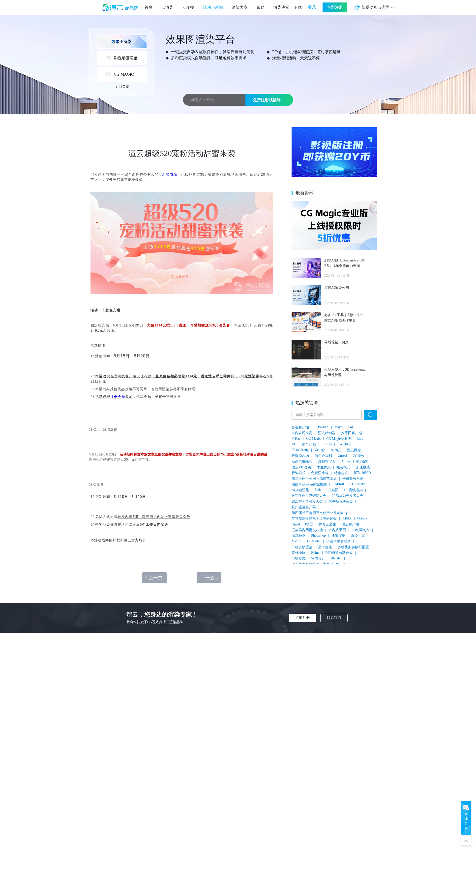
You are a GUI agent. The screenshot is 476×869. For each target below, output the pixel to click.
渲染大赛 (240, 7)
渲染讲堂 (281, 7)
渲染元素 (358, 536)
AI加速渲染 (300, 490)
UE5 (360, 438)
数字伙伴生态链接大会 (309, 496)
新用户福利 (323, 456)
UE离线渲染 (353, 490)
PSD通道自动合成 (339, 553)
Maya (338, 427)
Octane (362, 518)
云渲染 (167, 7)
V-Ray (296, 438)
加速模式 (363, 467)
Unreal (342, 455)
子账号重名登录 (338, 541)
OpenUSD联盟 (302, 524)
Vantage (319, 450)
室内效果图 (337, 530)
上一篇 (156, 577)
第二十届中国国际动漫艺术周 (314, 479)
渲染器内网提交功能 (307, 530)
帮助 (261, 7)
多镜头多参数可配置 (353, 547)
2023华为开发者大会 (347, 496)
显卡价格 (325, 547)
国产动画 (309, 444)
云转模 (188, 7)
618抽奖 (362, 461)
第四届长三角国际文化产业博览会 (318, 513)
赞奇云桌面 (327, 524)
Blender (336, 558)
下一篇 (208, 577)
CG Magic (313, 438)
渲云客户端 (350, 524)
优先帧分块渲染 (340, 501)
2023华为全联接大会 (307, 501)
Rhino (315, 552)
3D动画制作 (361, 530)
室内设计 (318, 558)
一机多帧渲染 (302, 547)
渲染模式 (298, 558)
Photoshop (318, 535)
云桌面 (333, 490)
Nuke (318, 490)
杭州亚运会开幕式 (305, 507)
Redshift (338, 484)
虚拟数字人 (326, 461)
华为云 (336, 450)
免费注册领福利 (267, 100)
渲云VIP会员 (301, 467)
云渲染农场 (167, 174)
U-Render (314, 541)
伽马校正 (298, 536)
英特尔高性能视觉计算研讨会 (314, 518)
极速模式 (298, 473)
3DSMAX (322, 427)
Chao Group (300, 450)
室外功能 (298, 553)
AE (294, 444)
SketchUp (344, 444)
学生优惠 (324, 467)
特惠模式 (341, 473)
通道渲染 (338, 536)
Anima (346, 461)
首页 (148, 7)
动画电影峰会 (302, 461)
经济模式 (343, 467)
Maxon (296, 541)
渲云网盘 (354, 450)
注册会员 (117, 397)
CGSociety (357, 484)
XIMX (347, 518)
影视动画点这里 (375, 7)
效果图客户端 (351, 433)
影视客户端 (300, 427)
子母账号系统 (352, 479)
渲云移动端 (326, 433)
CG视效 (358, 456)
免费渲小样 (319, 473)
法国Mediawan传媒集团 (309, 484)
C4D (351, 427)
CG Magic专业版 (338, 439)
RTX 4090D (362, 473)
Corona (327, 444)
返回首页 (122, 87)
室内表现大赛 (302, 433)
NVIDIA (341, 564)
